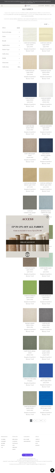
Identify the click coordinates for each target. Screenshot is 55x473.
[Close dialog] (47, 216)
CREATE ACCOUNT (27, 242)
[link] (27, 254)
